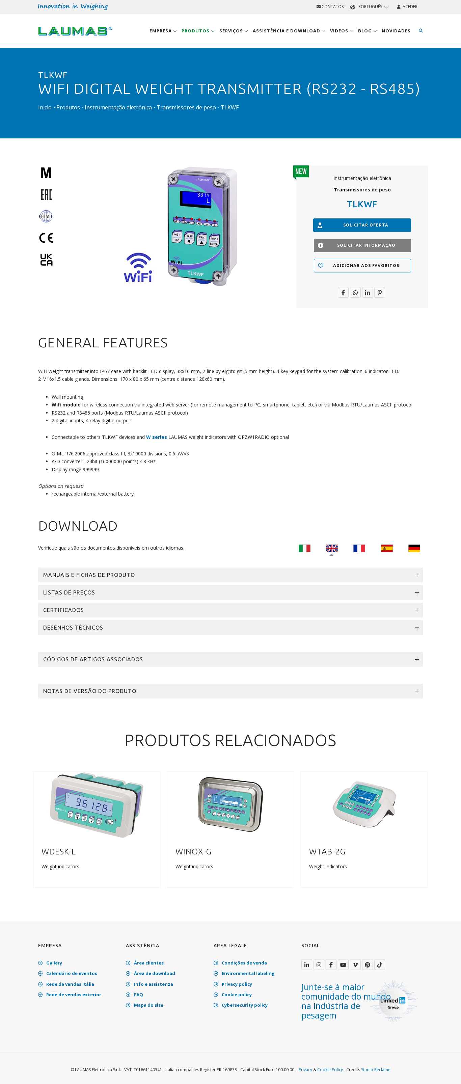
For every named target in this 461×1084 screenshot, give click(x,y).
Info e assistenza (153, 984)
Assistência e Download (287, 31)
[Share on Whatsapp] (355, 292)
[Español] (387, 548)
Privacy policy (236, 984)
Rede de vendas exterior (73, 995)
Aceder (409, 6)
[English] (332, 548)
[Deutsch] (414, 548)
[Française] (359, 548)
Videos (340, 31)
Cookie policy (236, 995)
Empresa (161, 31)
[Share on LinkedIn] (367, 292)
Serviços (231, 31)
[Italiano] (304, 548)
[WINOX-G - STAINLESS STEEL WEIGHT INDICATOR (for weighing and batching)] (230, 805)
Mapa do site (148, 1005)
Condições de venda (244, 963)
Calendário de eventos (71, 973)
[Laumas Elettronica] (75, 37)
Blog (365, 31)
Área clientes (148, 963)
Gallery (53, 963)
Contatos (332, 6)
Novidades (396, 31)
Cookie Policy (330, 1070)
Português (370, 6)
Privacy (305, 1070)
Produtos (196, 31)
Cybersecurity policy (244, 1005)
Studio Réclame (375, 1070)
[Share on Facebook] (343, 292)
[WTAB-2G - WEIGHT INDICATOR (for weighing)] (364, 805)
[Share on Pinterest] (379, 292)
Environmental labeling (248, 973)
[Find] (421, 31)
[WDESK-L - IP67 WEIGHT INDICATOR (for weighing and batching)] (97, 805)
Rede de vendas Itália (69, 984)
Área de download (154, 973)
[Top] (445, 1072)
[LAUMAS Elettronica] (306, 964)
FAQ (138, 995)
